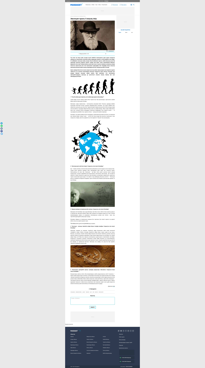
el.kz (114, 286)
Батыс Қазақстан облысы (92, 342)
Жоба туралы (121, 336)
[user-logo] (131, 5)
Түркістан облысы (106, 342)
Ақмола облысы (73, 342)
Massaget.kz (93, 289)
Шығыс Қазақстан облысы (75, 353)
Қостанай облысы (106, 344)
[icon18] (80, 331)
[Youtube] (121, 330)
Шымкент (89, 353)
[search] (134, 5)
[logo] (76, 4)
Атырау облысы (73, 339)
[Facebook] (125, 330)
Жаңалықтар (88, 4)
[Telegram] (130, 330)
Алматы (72, 336)
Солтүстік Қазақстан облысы (92, 350)
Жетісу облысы (90, 347)
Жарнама (68, 1)
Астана (104, 336)
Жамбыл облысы (106, 347)
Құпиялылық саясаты (123, 348)
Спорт (96, 4)
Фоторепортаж (104, 4)
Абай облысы (73, 347)
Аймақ (99, 4)
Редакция (121, 345)
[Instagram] (128, 330)
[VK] (123, 330)
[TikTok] (118, 330)
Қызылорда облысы (91, 344)
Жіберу (93, 307)
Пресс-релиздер (122, 339)
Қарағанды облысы (74, 344)
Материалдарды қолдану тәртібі (125, 342)
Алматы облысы (90, 339)
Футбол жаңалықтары (107, 353)
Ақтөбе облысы (106, 339)
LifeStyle (92, 4)
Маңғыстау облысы (91, 336)
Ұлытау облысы (106, 350)
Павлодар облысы (74, 350)
